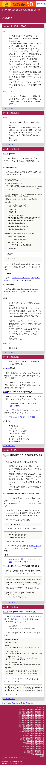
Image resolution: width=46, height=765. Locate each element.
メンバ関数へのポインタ (20, 616)
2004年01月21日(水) (11, 149)
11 (41, 707)
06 (31, 709)
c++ (6, 612)
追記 (35, 10)
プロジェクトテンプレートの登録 (22, 417)
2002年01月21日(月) (11, 26)
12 (42, 707)
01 (22, 709)
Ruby (10, 763)
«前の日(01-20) (12, 10)
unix (6, 154)
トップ (4, 10)
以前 (33, 503)
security (7, 455)
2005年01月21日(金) (11, 356)
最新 (20, 10)
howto (14, 493)
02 (24, 709)
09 (37, 709)
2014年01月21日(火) (11, 607)
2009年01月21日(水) (11, 450)
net (10, 493)
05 (30, 709)
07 (33, 709)
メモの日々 (7, 18)
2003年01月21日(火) (11, 112)
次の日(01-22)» (28, 10)
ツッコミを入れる (9, 108)
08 (35, 709)
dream (7, 368)
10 (39, 709)
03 (26, 709)
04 (28, 709)
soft (6, 392)
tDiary (12, 761)
